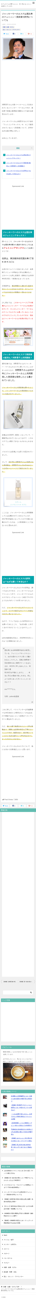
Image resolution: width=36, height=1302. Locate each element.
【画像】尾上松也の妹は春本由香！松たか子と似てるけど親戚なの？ (21, 1147)
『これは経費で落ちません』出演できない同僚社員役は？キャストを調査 (21, 1116)
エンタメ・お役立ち (10, 1244)
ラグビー (6, 1263)
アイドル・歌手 (9, 1240)
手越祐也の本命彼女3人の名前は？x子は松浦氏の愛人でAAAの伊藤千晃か (22, 1132)
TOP (11, 1287)
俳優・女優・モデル (8, 27)
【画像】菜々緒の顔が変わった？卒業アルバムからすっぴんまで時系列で (27, 981)
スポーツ (6, 1253)
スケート (6, 1249)
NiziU (5, 1235)
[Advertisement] (18, 81)
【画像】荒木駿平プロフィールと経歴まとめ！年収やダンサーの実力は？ (21, 1107)
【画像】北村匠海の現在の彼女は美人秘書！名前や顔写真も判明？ (10, 981)
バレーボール (8, 1258)
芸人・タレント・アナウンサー (11, 29)
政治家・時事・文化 (10, 1272)
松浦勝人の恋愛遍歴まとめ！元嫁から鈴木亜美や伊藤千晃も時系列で (21, 1098)
